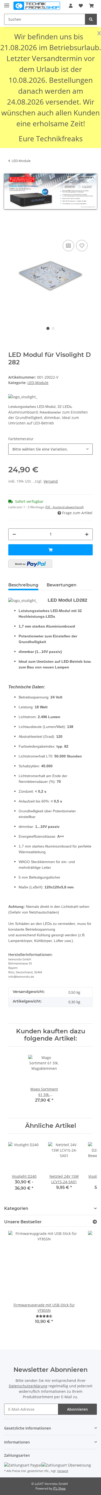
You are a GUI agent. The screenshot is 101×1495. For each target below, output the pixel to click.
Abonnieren (77, 1409)
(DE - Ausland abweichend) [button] (64, 507)
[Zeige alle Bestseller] (95, 1221)
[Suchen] (91, 19)
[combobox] (50, 449)
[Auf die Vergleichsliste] (68, 245)
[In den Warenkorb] (12, 231)
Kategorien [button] (16, 1208)
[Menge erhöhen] (86, 534)
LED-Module (37, 382)
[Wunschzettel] (81, 6)
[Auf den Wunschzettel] (82, 245)
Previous (21, 276)
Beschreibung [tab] (23, 585)
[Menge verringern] (14, 534)
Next (80, 276)
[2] (30, 563)
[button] (71, 6)
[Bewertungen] (44, 1316)
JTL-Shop (59, 1488)
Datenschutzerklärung (28, 1385)
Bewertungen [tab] (61, 585)
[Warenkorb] (91, 6)
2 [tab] (53, 328)
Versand (51, 481)
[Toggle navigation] (6, 3)
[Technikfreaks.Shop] (36, 6)
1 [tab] (47, 328)
